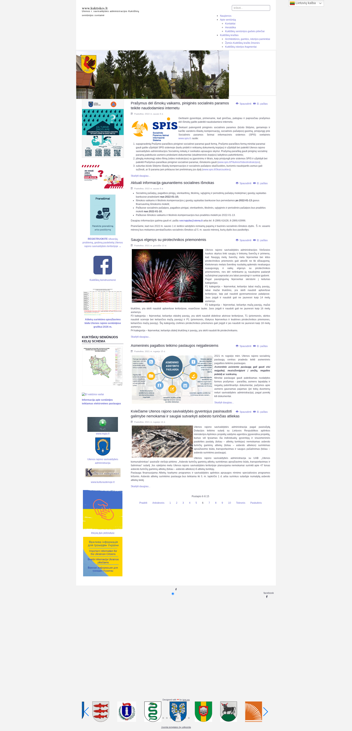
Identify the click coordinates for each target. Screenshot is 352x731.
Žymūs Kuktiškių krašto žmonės (242, 43)
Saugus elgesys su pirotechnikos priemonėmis (168, 240)
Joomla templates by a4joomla (176, 727)
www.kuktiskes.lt (95, 7)
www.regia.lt (102, 433)
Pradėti (143, 502)
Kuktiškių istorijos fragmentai (241, 46)
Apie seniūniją (228, 19)
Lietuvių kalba (305, 3)
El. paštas (262, 103)
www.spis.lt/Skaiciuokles (216, 169)
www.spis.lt (184, 138)
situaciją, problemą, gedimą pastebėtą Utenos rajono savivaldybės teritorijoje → (102, 242)
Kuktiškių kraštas (229, 35)
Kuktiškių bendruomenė (103, 280)
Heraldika (230, 27)
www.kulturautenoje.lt (102, 482)
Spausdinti (245, 103)
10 (229, 502)
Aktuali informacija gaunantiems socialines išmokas (172, 183)
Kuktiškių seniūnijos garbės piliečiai (245, 31)
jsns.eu (186, 699)
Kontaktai (230, 23)
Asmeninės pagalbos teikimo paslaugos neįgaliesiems (174, 346)
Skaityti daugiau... (140, 175)
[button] (163, 718)
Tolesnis (240, 502)
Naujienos (225, 15)
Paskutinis (256, 502)
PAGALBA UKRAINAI (102, 533)
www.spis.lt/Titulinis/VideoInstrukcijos (238, 162)
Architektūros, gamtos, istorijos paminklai (247, 39)
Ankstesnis (158, 502)
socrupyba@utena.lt (191, 220)
